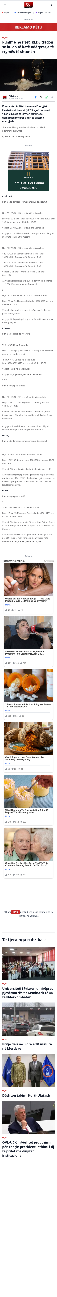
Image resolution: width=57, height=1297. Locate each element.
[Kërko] (52, 5)
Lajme (6, 12)
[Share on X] (41, 97)
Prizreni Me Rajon (23, 12)
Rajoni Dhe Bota (44, 12)
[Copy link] (52, 97)
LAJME (5, 38)
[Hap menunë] (4, 5)
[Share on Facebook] (35, 97)
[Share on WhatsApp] (46, 97)
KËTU (15, 912)
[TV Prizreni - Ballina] (28, 5)
